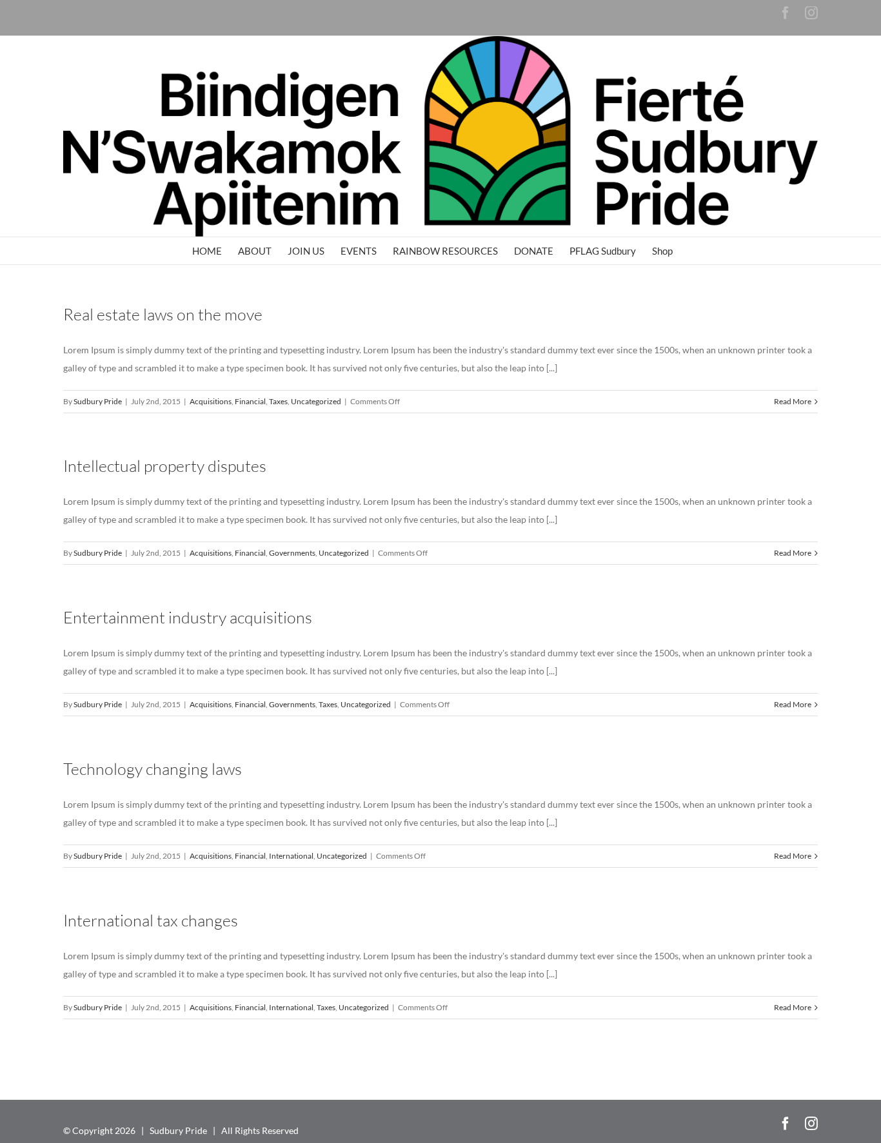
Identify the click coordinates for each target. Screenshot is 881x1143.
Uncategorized (316, 401)
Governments (292, 553)
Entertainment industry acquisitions (187, 617)
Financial (250, 401)
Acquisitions (211, 401)
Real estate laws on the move (162, 314)
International (291, 856)
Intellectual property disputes (164, 466)
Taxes (278, 401)
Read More (792, 401)
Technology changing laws (152, 769)
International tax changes (150, 920)
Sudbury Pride (98, 401)
